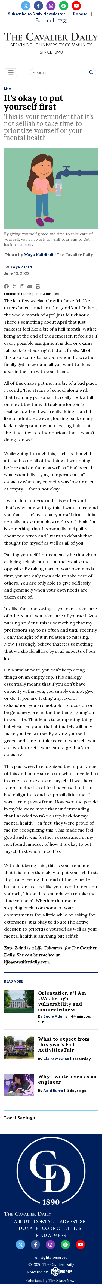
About (22, 1221)
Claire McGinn (56, 1059)
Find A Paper (51, 1235)
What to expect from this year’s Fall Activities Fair (63, 1044)
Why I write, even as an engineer (67, 1079)
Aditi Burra (53, 1091)
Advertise (72, 1221)
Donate (80, 14)
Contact (45, 1221)
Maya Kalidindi (39, 254)
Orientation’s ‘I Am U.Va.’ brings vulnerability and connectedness (62, 1001)
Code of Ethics (61, 1228)
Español (44, 20)
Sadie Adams (55, 1016)
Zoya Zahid (21, 267)
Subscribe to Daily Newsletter (36, 14)
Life (7, 89)
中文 (62, 20)
